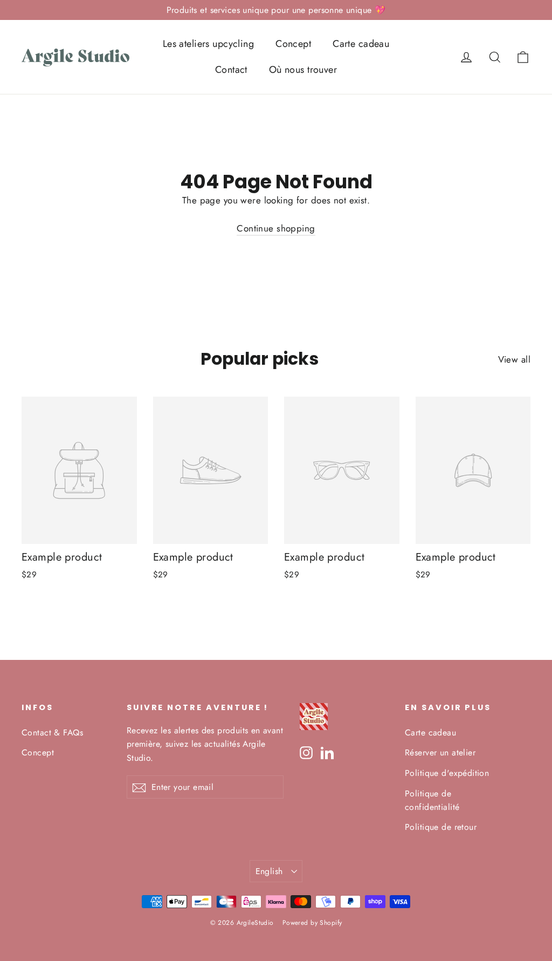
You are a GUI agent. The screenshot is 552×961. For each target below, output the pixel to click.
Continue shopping (276, 228)
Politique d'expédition (447, 773)
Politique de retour (441, 827)
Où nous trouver (303, 70)
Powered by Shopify (312, 923)
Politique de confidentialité (432, 800)
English (269, 871)
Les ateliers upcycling (208, 44)
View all (514, 359)
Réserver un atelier (440, 752)
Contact (231, 70)
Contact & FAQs (52, 732)
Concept (293, 44)
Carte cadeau (361, 44)
